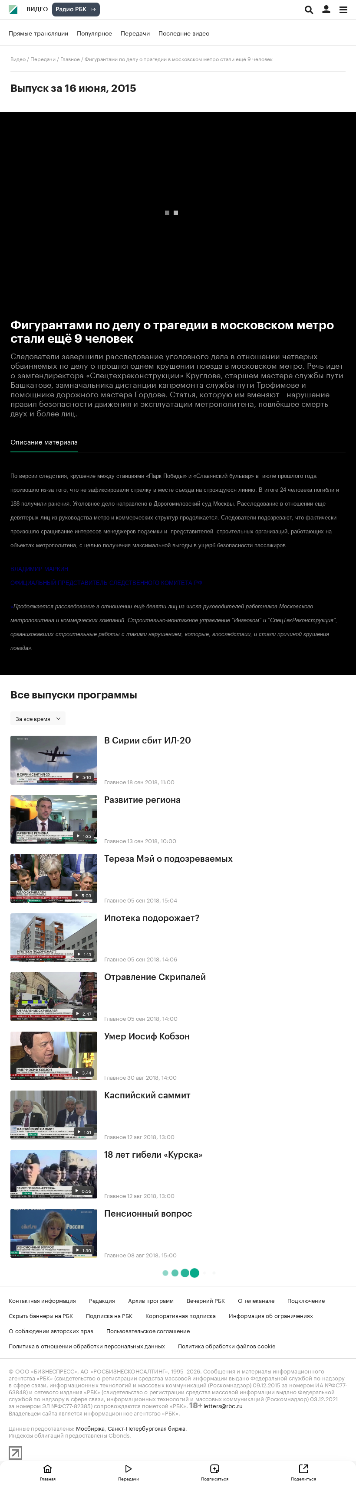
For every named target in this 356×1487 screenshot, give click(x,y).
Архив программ (151, 1299)
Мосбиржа (90, 1427)
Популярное (94, 32)
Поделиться (303, 1478)
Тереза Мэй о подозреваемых (168, 859)
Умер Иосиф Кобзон (147, 1036)
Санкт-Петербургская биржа (146, 1427)
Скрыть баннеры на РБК (41, 1315)
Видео (37, 9)
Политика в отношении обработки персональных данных (87, 1345)
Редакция (102, 1299)
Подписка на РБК (109, 1315)
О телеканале (256, 1299)
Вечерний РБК (206, 1299)
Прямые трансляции (38, 32)
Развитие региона (142, 800)
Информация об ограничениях (271, 1315)
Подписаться (214, 1478)
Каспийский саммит (147, 1095)
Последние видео (183, 32)
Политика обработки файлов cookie (227, 1345)
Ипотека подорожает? (151, 918)
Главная (48, 1478)
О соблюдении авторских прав (51, 1330)
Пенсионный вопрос (148, 1214)
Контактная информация (42, 1299)
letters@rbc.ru (223, 1405)
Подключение (306, 1299)
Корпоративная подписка (180, 1315)
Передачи (135, 32)
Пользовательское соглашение (148, 1330)
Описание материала (44, 441)
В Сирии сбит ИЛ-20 (147, 741)
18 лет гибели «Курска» (153, 1155)
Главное (70, 58)
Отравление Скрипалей (155, 977)
